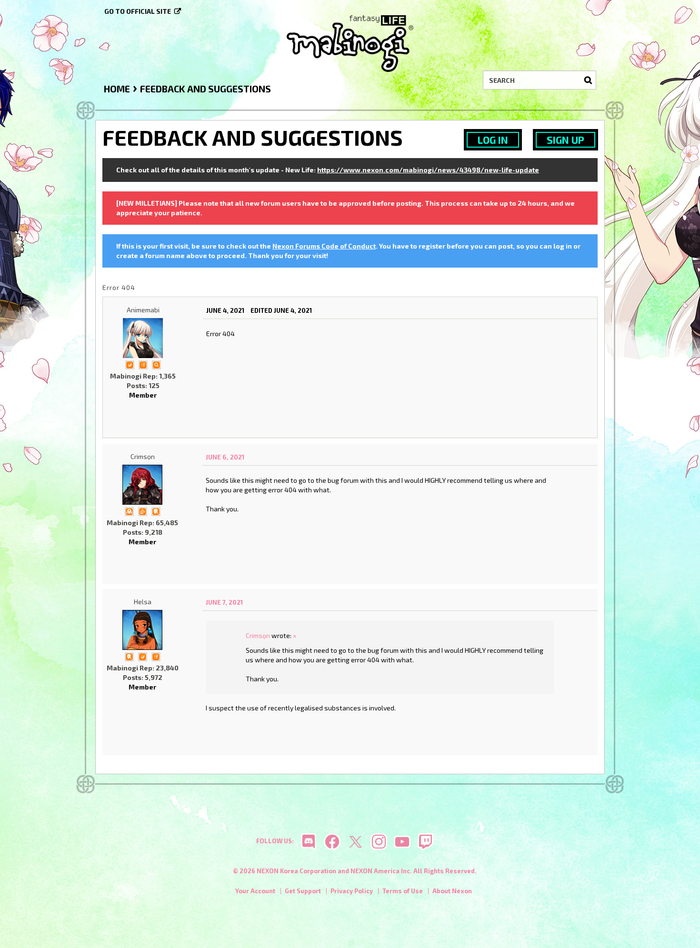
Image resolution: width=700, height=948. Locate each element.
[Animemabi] (143, 338)
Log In (493, 140)
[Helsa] (142, 630)
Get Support (303, 891)
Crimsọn (142, 456)
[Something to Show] (142, 511)
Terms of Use (402, 891)
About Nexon (452, 891)
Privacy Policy (351, 891)
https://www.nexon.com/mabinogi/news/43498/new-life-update (428, 170)
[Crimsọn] (142, 485)
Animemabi (143, 310)
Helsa (142, 602)
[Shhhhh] (155, 511)
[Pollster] (143, 364)
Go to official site (137, 11)
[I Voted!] (129, 364)
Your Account (255, 891)
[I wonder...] (156, 364)
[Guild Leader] (129, 511)
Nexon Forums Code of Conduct (324, 246)
